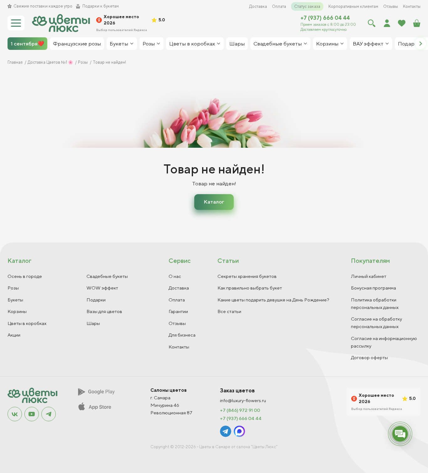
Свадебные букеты (107, 276)
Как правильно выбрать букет (249, 287)
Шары (93, 323)
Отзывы (390, 6)
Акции (14, 334)
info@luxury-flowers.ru (243, 400)
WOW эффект (102, 287)
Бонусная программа (373, 287)
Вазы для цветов (104, 311)
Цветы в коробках (27, 323)
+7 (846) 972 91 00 (240, 410)
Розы (13, 287)
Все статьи (229, 311)
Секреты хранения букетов (247, 276)
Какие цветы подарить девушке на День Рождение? (273, 299)
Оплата (279, 6)
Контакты (411, 6)
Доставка (258, 6)
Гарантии (178, 311)
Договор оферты (369, 357)
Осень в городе (25, 276)
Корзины (17, 311)
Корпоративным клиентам (353, 6)
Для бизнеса (182, 334)
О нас (175, 276)
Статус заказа (307, 6)
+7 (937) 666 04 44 (325, 18)
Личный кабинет (368, 276)
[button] (420, 43)
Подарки (96, 299)
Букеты (15, 299)
